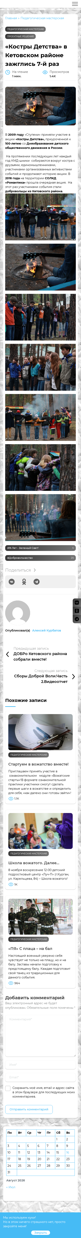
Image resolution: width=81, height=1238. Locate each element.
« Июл (10, 1187)
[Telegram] (36, 582)
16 (67, 1152)
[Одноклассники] (24, 582)
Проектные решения (20, 36)
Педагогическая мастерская (25, 29)
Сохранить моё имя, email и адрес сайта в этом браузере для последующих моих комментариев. (43, 1092)
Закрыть (40, 1232)
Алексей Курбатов (46, 630)
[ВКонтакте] (12, 582)
